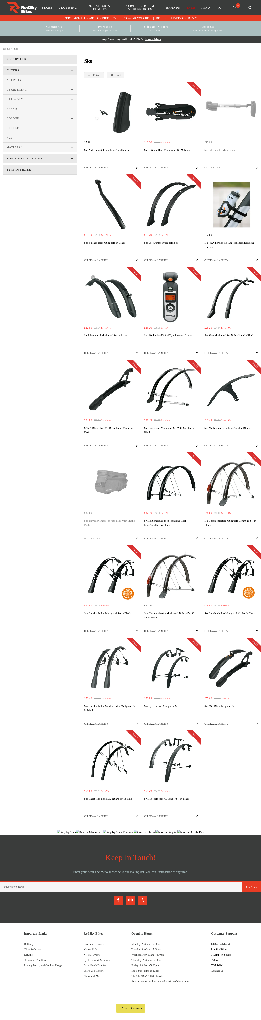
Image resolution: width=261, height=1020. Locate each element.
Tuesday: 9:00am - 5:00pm (146, 949)
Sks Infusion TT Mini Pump (219, 149)
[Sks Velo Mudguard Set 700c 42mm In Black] (231, 297)
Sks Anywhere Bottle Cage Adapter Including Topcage (229, 244)
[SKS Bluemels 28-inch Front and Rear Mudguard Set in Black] (171, 482)
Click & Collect (33, 949)
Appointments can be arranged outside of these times (160, 981)
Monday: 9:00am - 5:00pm (146, 944)
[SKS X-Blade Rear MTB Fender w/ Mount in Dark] (111, 390)
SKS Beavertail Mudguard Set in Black (105, 335)
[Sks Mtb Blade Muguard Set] (231, 668)
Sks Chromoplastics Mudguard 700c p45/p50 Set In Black (169, 615)
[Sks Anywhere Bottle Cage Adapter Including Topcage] (231, 204)
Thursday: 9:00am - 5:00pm (146, 960)
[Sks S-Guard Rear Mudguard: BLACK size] (171, 112)
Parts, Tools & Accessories (140, 8)
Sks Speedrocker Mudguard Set (161, 706)
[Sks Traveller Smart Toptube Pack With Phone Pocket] (111, 482)
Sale (190, 7)
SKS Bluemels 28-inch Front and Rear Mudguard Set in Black (165, 523)
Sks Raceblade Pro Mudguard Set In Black (107, 613)
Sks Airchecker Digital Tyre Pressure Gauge (168, 335)
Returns (28, 954)
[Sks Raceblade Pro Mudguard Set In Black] (111, 575)
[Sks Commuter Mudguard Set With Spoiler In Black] (171, 390)
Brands (173, 7)
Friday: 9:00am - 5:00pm (145, 965)
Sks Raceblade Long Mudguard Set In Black (108, 798)
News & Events (92, 954)
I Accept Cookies (130, 1008)
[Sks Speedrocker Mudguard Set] (171, 668)
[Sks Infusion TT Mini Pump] (231, 112)
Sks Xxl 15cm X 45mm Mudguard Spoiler (107, 149)
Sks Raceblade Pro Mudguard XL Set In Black (229, 613)
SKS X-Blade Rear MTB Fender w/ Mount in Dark (108, 430)
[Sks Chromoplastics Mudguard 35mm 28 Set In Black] (231, 482)
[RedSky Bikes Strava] (142, 900)
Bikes (47, 7)
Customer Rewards (94, 944)
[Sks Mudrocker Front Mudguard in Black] (231, 390)
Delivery (29, 944)
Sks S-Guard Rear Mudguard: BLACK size (167, 149)
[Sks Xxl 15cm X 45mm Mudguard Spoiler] (111, 112)
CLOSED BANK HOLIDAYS (147, 976)
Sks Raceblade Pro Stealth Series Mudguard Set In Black (110, 708)
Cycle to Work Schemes (97, 960)
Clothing (68, 7)
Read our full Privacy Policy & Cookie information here (130, 998)
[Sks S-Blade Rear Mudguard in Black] (111, 204)
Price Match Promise (95, 965)
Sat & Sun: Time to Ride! (145, 970)
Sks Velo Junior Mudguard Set (161, 242)
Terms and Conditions (36, 960)
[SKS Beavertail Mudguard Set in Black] (111, 297)
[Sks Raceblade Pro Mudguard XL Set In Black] (231, 575)
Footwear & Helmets (98, 8)
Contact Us (217, 970)
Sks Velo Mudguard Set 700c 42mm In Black (229, 335)
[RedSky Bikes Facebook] (118, 900)
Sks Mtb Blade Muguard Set (220, 706)
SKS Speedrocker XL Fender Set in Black (166, 798)
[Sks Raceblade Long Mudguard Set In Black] (111, 760)
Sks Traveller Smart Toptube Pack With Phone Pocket (109, 523)
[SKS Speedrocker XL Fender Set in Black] (171, 760)
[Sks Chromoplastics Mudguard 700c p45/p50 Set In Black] (171, 575)
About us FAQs (92, 976)
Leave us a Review (94, 970)
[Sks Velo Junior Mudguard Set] (171, 204)
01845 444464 (220, 944)
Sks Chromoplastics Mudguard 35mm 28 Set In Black (230, 523)
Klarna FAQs (90, 949)
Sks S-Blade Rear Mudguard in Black (104, 242)
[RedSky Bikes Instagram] (130, 900)
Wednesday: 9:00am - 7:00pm (147, 954)
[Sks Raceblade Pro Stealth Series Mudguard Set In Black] (111, 668)
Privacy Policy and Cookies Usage (43, 965)
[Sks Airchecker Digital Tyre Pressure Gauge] (171, 297)
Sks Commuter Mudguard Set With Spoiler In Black (169, 430)
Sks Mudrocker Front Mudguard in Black (227, 427)
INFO (205, 7)
